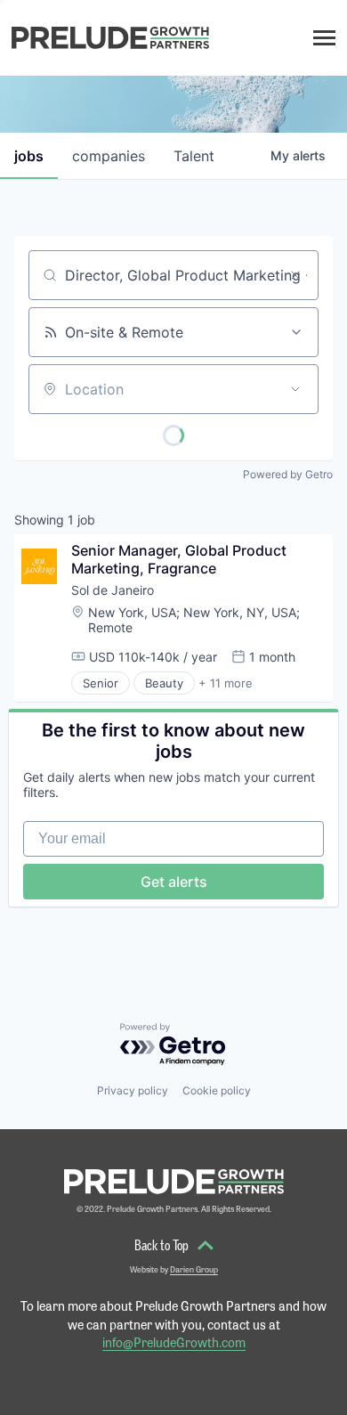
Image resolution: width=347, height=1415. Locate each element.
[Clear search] (295, 275)
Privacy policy (132, 1090)
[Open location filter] (295, 389)
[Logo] (110, 38)
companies (108, 156)
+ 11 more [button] (225, 683)
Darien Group (194, 1269)
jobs (29, 156)
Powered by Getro (288, 474)
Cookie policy (216, 1090)
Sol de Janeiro (112, 590)
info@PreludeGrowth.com (174, 1342)
